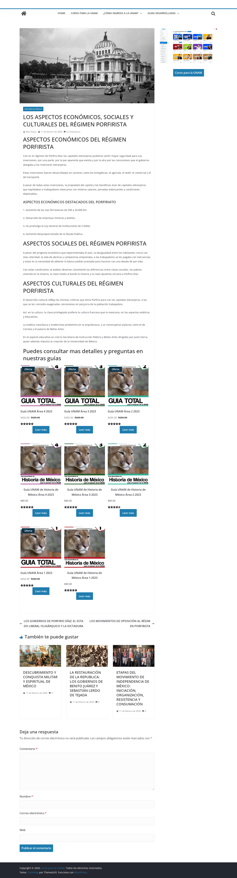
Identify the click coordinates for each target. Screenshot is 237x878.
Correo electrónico (33, 813)
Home (61, 13)
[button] (140, 13)
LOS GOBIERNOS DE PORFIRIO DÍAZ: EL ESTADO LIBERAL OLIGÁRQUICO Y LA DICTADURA (53, 623)
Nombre (26, 796)
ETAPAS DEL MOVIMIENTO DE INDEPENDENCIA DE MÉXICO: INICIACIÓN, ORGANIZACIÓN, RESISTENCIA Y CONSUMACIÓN (132, 688)
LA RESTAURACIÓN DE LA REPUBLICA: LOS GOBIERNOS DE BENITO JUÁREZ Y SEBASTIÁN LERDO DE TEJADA (86, 683)
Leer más (41, 429)
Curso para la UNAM (84, 13)
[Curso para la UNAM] (24, 13)
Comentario (28, 749)
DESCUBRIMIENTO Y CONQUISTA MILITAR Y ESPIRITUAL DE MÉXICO (40, 679)
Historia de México (33, 109)
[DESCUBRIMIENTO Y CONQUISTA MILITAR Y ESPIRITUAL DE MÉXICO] (40, 647)
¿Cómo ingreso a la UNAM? (120, 13)
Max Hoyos (31, 131)
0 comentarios (73, 131)
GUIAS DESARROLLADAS (162, 13)
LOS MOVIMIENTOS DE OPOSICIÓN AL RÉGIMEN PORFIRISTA (120, 623)
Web (23, 830)
